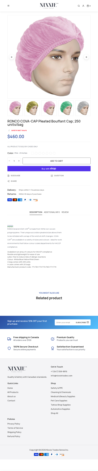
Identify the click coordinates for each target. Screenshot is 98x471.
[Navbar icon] (8, 5)
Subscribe (81, 322)
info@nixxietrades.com (61, 375)
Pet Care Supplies (59, 400)
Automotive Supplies (60, 409)
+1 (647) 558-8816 (59, 371)
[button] (89, 6)
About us (11, 396)
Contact (11, 400)
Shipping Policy (14, 432)
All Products (12, 392)
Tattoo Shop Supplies (61, 404)
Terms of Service (15, 428)
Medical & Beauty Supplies (63, 396)
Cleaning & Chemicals (61, 392)
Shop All (54, 413)
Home (10, 388)
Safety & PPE (57, 388)
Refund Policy (13, 436)
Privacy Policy (13, 423)
